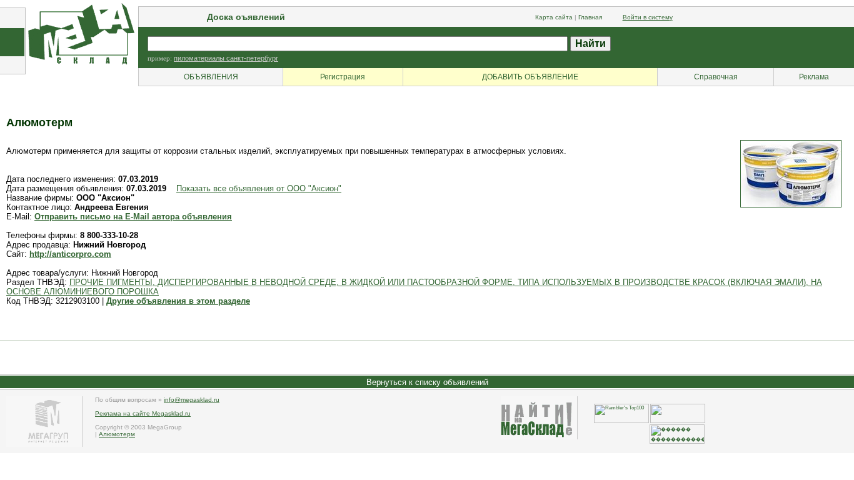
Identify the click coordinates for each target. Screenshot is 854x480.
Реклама (814, 76)
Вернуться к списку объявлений (427, 382)
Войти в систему (648, 17)
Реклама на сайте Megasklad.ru (143, 413)
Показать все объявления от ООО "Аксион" (258, 188)
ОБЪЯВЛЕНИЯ (211, 76)
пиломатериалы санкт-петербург (226, 58)
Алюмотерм (117, 434)
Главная (590, 17)
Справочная (716, 76)
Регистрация (342, 76)
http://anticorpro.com (70, 254)
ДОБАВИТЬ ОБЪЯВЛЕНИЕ (530, 76)
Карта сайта (554, 17)
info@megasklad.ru (191, 399)
